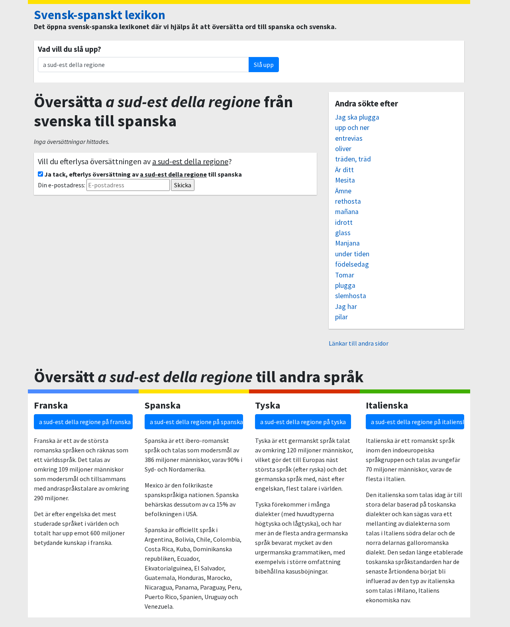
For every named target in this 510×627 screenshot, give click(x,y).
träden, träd (353, 159)
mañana (347, 211)
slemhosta (350, 295)
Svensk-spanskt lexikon (99, 15)
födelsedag (352, 264)
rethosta (348, 201)
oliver (343, 148)
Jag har (346, 306)
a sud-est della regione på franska (85, 422)
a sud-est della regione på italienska (418, 422)
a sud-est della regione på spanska (196, 422)
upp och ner (352, 127)
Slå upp (264, 65)
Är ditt (344, 169)
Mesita (345, 180)
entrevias (349, 138)
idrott (344, 222)
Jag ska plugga (357, 117)
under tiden (352, 254)
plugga (345, 285)
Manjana (347, 243)
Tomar (344, 275)
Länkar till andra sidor (358, 343)
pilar (341, 317)
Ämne (343, 191)
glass (343, 232)
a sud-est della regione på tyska (303, 422)
